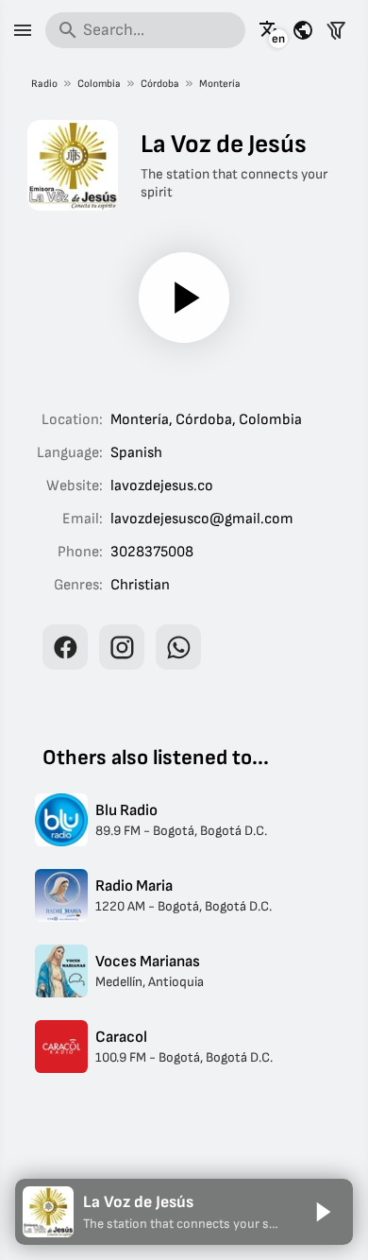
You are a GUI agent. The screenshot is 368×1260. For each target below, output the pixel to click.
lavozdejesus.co (161, 486)
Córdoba (160, 83)
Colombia (99, 83)
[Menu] (22, 30)
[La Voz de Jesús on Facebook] (65, 647)
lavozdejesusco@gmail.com (201, 519)
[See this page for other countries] (303, 30)
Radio (44, 83)
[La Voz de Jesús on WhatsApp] (178, 647)
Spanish (136, 453)
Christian (140, 585)
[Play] (184, 297)
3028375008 (151, 552)
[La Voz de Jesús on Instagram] (121, 647)
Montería (220, 83)
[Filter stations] (336, 30)
